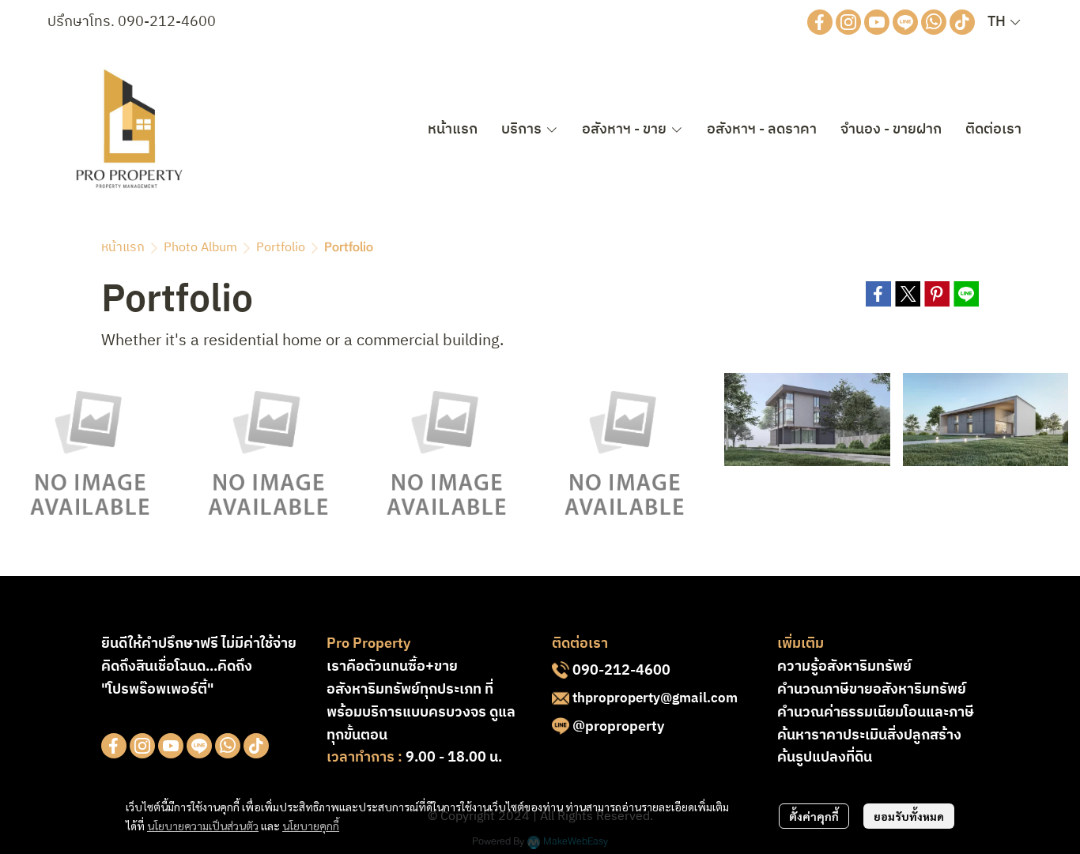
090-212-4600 (167, 22)
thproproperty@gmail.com (655, 698)
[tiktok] (962, 22)
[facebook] (820, 22)
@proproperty (618, 727)
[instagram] (848, 22)
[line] (905, 22)
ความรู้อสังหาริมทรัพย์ (844, 667)
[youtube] (876, 22)
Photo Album (200, 247)
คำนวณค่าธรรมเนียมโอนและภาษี (875, 712)
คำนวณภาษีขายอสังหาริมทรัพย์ (871, 690)
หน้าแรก (123, 247)
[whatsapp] (933, 22)
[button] (1004, 22)
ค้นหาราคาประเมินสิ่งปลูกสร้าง (869, 735)
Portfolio (280, 247)
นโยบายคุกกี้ (310, 825)
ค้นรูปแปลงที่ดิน (824, 757)
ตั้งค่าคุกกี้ (814, 816)
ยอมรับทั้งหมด (909, 816)
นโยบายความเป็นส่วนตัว (203, 825)
